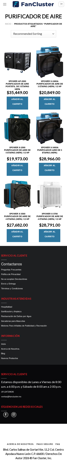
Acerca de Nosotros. (10, 348)
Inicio (8, 23)
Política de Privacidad (10, 274)
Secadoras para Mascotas (13, 320)
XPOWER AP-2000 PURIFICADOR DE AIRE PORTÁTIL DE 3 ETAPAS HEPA (17, 85)
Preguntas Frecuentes (11, 269)
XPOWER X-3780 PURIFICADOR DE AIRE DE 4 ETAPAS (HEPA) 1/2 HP (49, 216)
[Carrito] (61, 4)
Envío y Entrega (8, 283)
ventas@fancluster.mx (11, 396)
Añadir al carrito (17, 101)
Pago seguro (44, 444)
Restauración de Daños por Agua (16, 316)
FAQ (57, 444)
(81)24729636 (7, 391)
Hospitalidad (6, 306)
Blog (3, 353)
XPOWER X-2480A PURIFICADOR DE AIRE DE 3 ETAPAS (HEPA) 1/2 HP (49, 84)
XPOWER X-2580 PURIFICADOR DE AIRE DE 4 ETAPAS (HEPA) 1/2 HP (17, 150)
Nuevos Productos (9, 358)
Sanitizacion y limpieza (11, 311)
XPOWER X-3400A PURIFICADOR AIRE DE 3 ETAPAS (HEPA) (49, 150)
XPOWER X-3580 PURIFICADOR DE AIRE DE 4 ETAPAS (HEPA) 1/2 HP (17, 216)
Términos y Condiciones (12, 288)
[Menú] (5, 4)
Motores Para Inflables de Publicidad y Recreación (24, 325)
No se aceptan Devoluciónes (14, 278)
